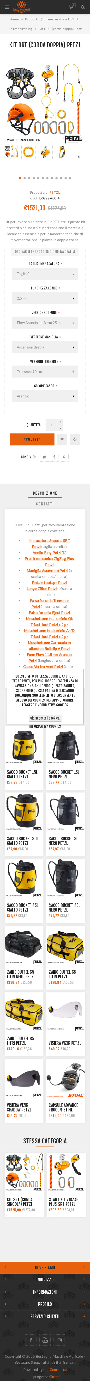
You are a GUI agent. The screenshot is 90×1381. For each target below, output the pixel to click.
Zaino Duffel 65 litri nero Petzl (21, 974)
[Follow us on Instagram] (59, 1340)
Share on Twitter (44, 457)
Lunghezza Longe (44, 288)
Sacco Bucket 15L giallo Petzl (22, 774)
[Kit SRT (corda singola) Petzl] (24, 1172)
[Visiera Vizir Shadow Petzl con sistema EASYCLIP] (24, 1078)
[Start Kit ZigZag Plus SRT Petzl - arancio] (66, 1172)
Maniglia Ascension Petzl (47, 570)
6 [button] (43, 178)
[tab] (45, 493)
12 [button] (70, 178)
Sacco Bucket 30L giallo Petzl (22, 841)
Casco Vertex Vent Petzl (43, 666)
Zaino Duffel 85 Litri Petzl (20, 1041)
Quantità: (34, 425)
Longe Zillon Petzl (42, 588)
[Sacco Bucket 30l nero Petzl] (65, 812)
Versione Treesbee (44, 361)
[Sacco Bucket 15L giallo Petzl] (24, 745)
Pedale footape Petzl (49, 582)
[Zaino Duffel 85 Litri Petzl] (24, 1011)
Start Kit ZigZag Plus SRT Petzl (63, 1202)
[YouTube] (45, 1340)
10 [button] (61, 178)
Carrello (73, 5)
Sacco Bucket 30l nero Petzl (64, 841)
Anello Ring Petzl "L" (49, 552)
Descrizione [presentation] (45, 493)
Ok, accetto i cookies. (45, 718)
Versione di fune (44, 312)
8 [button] (52, 178)
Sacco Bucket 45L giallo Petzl (22, 908)
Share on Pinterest (64, 457)
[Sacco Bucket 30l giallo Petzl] (24, 812)
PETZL (54, 192)
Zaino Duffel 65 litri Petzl (62, 974)
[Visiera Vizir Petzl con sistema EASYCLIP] (65, 1011)
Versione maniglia (44, 337)
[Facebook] (30, 1340)
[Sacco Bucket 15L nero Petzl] (65, 745)
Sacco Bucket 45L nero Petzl (64, 908)
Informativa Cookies (45, 726)
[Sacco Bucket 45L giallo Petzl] (24, 878)
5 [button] (38, 178)
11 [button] (66, 178)
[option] (11, 158)
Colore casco (44, 386)
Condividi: (28, 457)
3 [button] (29, 178)
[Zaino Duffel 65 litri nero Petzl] (24, 945)
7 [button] (47, 178)
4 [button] (34, 178)
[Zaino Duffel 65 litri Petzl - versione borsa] (65, 945)
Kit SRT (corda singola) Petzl (20, 1202)
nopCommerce (55, 1369)
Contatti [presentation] (45, 504)
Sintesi (54, 1377)
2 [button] (25, 178)
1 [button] (20, 178)
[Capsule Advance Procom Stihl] (65, 1078)
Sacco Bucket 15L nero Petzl (64, 774)
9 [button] (56, 178)
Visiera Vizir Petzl (65, 1043)
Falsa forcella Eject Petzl (49, 612)
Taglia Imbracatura (44, 263)
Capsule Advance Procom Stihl (63, 1107)
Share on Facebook (54, 457)
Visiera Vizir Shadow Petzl (19, 1107)
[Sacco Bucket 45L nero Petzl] (65, 878)
